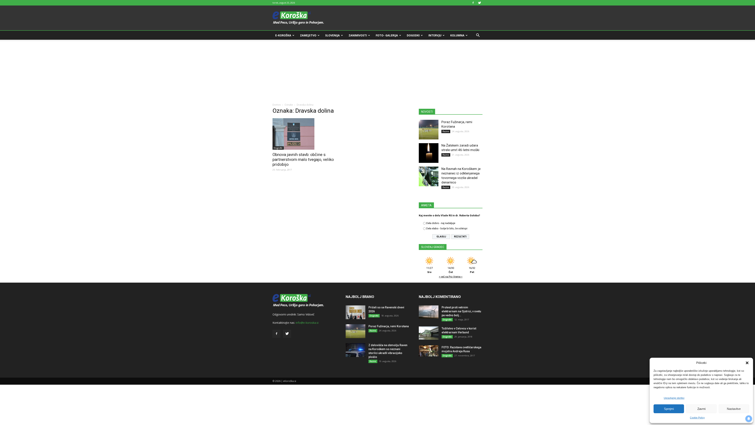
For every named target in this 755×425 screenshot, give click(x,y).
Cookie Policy (697, 417)
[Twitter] (479, 3)
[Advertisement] (377, 69)
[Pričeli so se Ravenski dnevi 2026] (355, 312)
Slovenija (332, 35)
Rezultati (460, 236)
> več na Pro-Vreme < (450, 276)
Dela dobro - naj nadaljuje (440, 223)
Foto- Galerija (387, 35)
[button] (747, 363)
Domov (277, 104)
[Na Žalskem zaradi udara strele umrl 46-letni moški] (428, 153)
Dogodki (413, 35)
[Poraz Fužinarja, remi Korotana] (428, 129)
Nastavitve (734, 408)
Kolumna (457, 35)
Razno (446, 131)
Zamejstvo (308, 35)
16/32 (472, 270)
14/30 (450, 270)
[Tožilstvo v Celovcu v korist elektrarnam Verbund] (428, 333)
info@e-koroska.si (307, 323)
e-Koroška (283, 35)
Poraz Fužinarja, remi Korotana (388, 326)
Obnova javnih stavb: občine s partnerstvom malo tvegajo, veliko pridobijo (303, 159)
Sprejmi (669, 408)
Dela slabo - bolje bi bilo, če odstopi (446, 228)
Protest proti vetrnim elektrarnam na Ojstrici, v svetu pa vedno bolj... (461, 311)
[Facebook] (473, 3)
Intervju (434, 35)
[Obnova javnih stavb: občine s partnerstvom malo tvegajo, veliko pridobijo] (304, 134)
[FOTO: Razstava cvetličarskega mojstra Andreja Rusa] (428, 350)
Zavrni (701, 408)
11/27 (429, 270)
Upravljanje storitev (674, 398)
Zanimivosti (358, 35)
